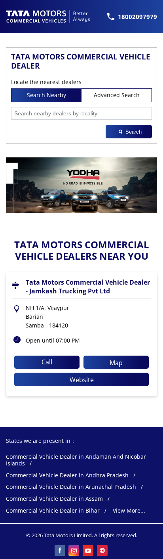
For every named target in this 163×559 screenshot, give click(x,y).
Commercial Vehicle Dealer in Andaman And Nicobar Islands (76, 460)
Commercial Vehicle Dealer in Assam (54, 499)
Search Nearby (46, 95)
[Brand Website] (103, 551)
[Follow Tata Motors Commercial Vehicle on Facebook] (60, 551)
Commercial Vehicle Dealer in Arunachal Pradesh (71, 487)
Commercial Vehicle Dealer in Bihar (53, 510)
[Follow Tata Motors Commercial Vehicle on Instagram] (74, 551)
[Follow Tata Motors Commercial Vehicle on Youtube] (89, 551)
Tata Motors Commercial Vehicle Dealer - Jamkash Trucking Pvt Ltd (88, 286)
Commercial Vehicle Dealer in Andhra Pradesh (67, 475)
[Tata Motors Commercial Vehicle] (48, 16)
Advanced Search (117, 95)
